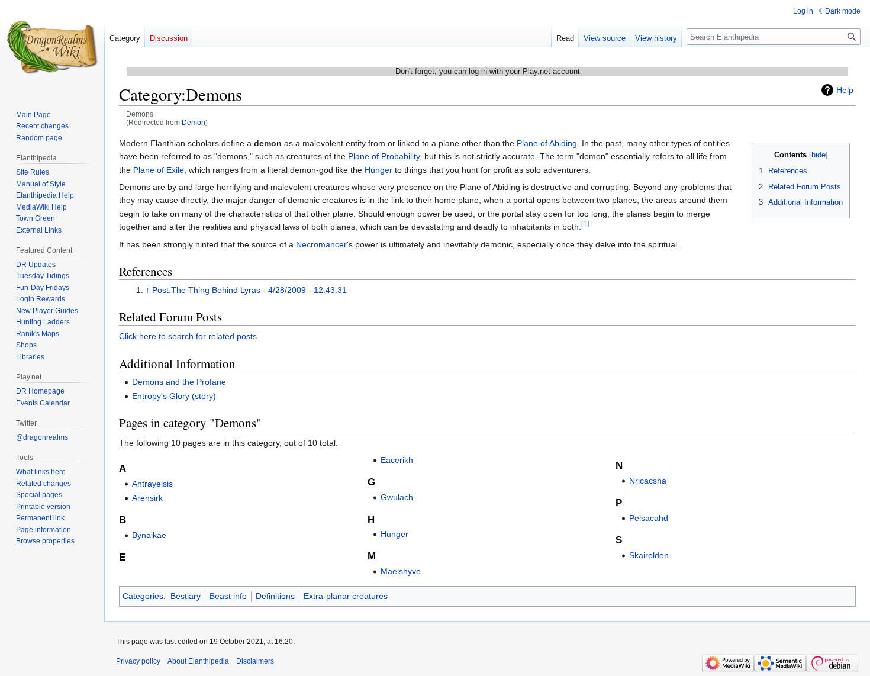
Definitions (275, 596)
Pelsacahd (648, 518)
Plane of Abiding (547, 143)
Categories (143, 596)
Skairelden (649, 555)
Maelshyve (401, 571)
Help (844, 90)
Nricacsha (647, 480)
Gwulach (397, 497)
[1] (585, 224)
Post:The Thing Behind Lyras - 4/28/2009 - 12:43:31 (249, 290)
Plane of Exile (158, 170)
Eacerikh (397, 460)
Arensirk (147, 498)
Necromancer (321, 244)
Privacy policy (138, 661)
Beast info (228, 596)
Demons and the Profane (179, 382)
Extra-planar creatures (346, 596)
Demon (193, 122)
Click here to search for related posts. (189, 336)
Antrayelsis (152, 483)
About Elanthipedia (198, 661)
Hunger (378, 170)
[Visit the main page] (52, 47)
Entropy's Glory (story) (174, 396)
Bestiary (185, 596)
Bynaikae (149, 535)
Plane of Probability (384, 156)
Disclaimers (255, 661)
